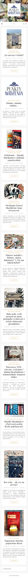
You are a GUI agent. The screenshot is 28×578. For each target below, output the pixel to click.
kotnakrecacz (7, 108)
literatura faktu (10, 151)
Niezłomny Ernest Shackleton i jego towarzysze (14, 208)
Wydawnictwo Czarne (14, 152)
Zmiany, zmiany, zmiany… (14, 104)
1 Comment (20, 213)
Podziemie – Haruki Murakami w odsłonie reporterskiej (14, 158)
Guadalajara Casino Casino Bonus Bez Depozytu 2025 (12, 4)
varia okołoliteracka (14, 100)
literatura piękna (19, 251)
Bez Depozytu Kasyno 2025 (6, 26)
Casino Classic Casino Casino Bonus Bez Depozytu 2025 (12, 52)
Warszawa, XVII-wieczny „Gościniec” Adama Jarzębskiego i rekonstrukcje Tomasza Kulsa (14, 372)
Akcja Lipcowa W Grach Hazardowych (8, 9)
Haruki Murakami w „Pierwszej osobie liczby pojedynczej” (14, 424)
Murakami (19, 151)
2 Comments (21, 265)
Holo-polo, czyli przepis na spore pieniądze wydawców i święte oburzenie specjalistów (14, 318)
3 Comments (20, 163)
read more (14, 71)
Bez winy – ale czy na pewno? (14, 483)
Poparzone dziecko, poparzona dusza (14, 542)
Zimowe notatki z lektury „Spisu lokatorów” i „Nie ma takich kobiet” (14, 259)
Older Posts (7, 568)
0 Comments (20, 108)
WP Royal (17, 575)
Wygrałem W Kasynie (5, 12)
